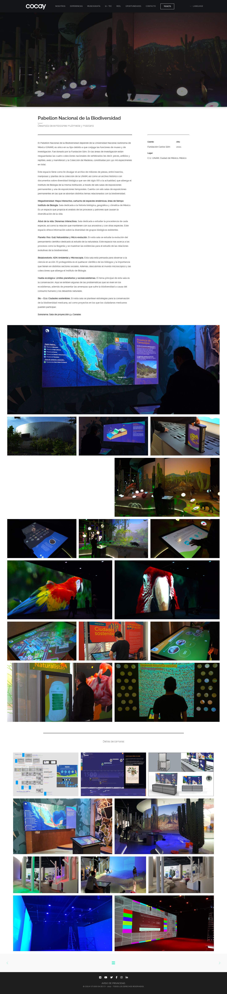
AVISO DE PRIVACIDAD (113, 983)
